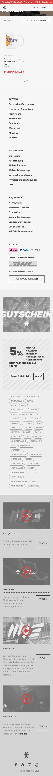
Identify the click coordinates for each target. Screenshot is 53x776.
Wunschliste (15, 119)
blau (23, 405)
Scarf (28, 437)
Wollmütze (33, 486)
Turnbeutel (16, 477)
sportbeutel (16, 450)
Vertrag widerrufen (27, 279)
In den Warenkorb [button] (14, 72)
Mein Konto (15, 114)
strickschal (33, 464)
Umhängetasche (19, 482)
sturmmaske (17, 468)
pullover (25, 432)
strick (29, 459)
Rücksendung (16, 161)
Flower (25, 419)
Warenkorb (14, 128)
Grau (36, 419)
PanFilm (22, 734)
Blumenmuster (18, 410)
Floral (14, 419)
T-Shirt (31, 468)
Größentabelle (16, 227)
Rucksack (15, 437)
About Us (13, 133)
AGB (11, 185)
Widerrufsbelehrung (19, 170)
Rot (37, 432)
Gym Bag (15, 423)
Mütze (14, 432)
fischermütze (29, 414)
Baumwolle (16, 401)
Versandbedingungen (20, 217)
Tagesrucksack (18, 473)
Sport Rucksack (18, 455)
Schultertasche (18, 441)
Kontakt (13, 138)
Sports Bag (16, 459)
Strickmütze (17, 464)
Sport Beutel (26, 446)
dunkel (14, 414)
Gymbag (28, 423)
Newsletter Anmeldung (21, 109)
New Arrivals (15, 203)
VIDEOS (43, 543)
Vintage (35, 482)
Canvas (33, 410)
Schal (38, 437)
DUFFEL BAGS (12, 11)
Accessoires (16, 396)
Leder (28, 428)
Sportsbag (36, 455)
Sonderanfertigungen (20, 222)
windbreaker (17, 486)
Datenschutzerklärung (20, 175)
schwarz (35, 441)
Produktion (14, 212)
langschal (16, 428)
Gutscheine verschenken (21, 104)
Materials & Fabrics (19, 208)
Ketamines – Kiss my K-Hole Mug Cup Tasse (12, 61)
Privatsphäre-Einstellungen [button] (23, 180)
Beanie (30, 401)
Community (14, 123)
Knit (39, 423)
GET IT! (38, 376)
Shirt (13, 446)
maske (39, 428)
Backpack (32, 396)
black (13, 405)
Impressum (14, 156)
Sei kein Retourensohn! (21, 231)
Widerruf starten (17, 165)
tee (32, 473)
